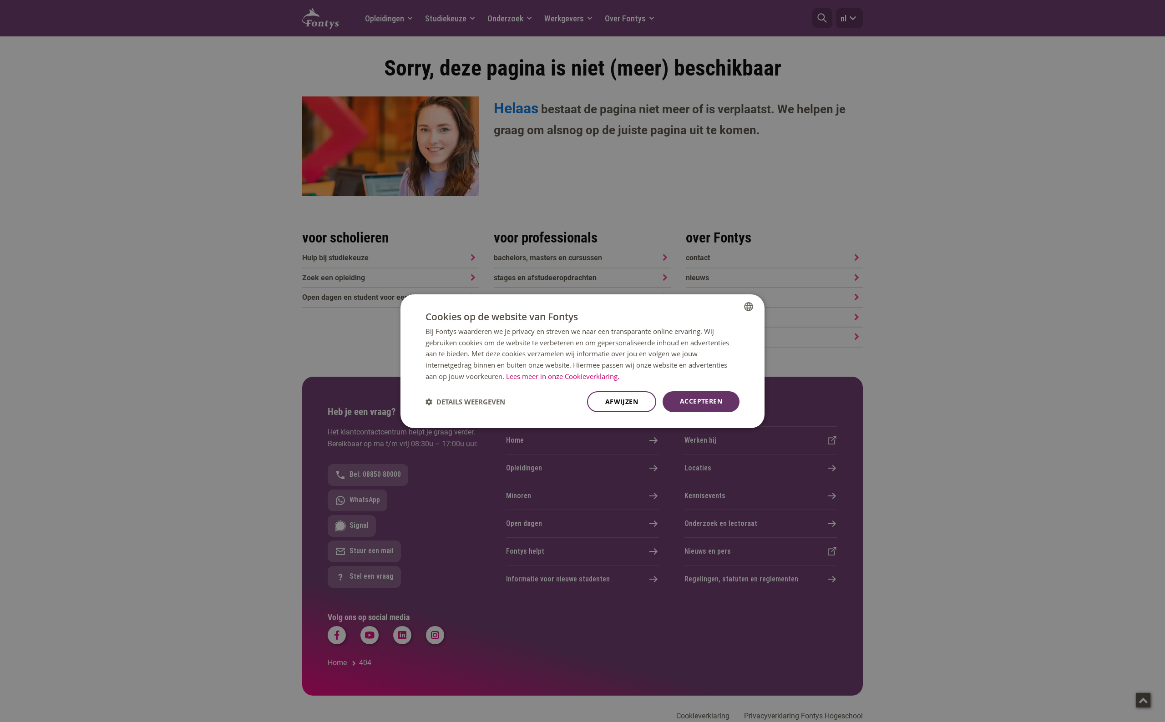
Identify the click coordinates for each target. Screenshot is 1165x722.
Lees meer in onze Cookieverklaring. (562, 376)
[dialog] (582, 361)
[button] (465, 402)
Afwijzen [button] (621, 401)
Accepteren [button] (701, 401)
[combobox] (748, 306)
